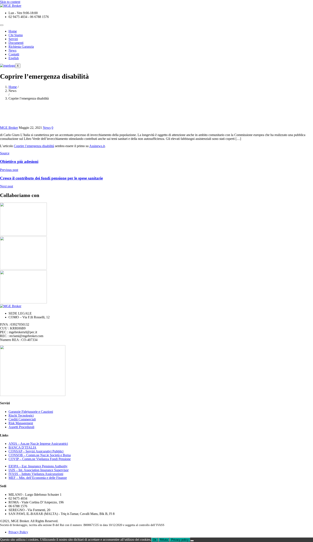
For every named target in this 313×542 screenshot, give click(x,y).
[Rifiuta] (192, 540)
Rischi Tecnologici (21, 415)
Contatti (14, 54)
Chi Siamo (16, 35)
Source (4, 153)
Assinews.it (97, 146)
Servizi (13, 39)
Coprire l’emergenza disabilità (34, 146)
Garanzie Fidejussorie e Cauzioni (31, 411)
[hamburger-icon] (1, 25)
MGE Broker (9, 127)
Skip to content (10, 2)
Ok (154, 539)
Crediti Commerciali (22, 419)
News (12, 50)
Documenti (16, 43)
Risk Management (21, 423)
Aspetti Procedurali (21, 427)
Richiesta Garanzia (21, 46)
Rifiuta (164, 539)
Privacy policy (180, 539)
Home (13, 31)
